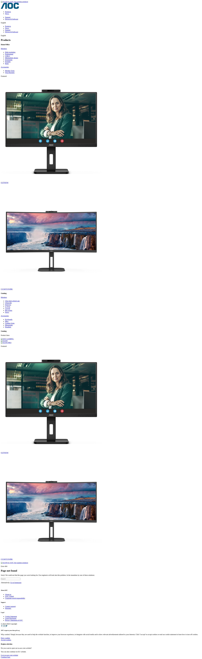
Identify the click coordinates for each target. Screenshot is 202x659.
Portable (8, 62)
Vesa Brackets (9, 73)
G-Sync (7, 307)
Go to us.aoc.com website (9, 655)
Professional (9, 54)
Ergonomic (8, 60)
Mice (6, 321)
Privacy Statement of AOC (14, 620)
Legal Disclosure (10, 618)
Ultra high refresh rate (12, 301)
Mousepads (9, 325)
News (7, 14)
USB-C (7, 56)
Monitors (4, 49)
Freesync (8, 305)
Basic (7, 63)
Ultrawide (8, 303)
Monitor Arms (9, 71)
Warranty (8, 608)
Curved (7, 308)
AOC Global (9, 596)
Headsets (8, 327)
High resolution (10, 52)
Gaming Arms (9, 323)
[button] (5, 657)
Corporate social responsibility (15, 598)
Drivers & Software (11, 19)
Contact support (10, 606)
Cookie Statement (11, 616)
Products (8, 12)
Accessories (5, 67)
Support (7, 17)
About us (8, 594)
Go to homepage (15, 583)
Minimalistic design (11, 58)
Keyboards (8, 319)
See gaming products (21, 2)
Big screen (8, 310)
